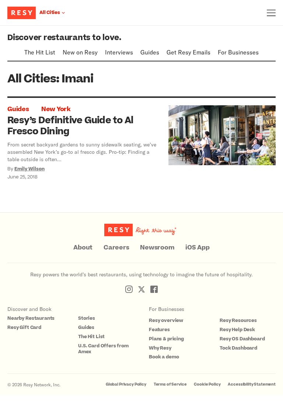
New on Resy (80, 52)
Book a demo (164, 357)
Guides (149, 52)
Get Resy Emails (188, 52)
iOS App (197, 247)
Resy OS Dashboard (242, 339)
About (82, 247)
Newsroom (157, 247)
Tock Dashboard (238, 348)
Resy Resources (238, 320)
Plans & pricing (166, 339)
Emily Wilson (29, 169)
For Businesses (238, 52)
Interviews (119, 52)
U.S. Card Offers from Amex (103, 349)
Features (159, 329)
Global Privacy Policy (126, 384)
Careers (116, 247)
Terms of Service (170, 384)
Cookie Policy (207, 384)
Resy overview (166, 320)
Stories (86, 318)
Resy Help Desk (237, 329)
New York (55, 109)
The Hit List (39, 52)
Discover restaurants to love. (64, 37)
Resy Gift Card (24, 327)
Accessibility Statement (252, 384)
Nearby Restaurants (31, 318)
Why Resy (160, 348)
